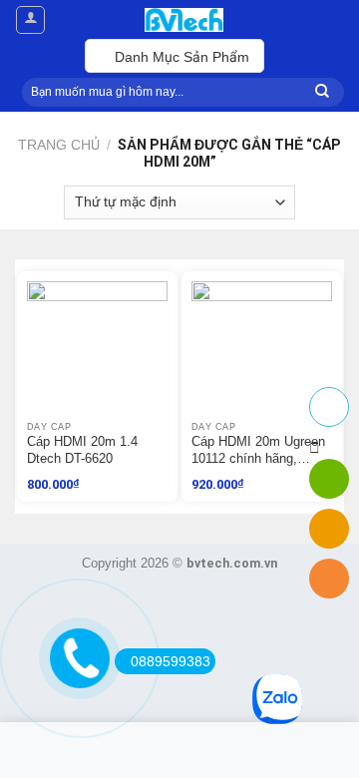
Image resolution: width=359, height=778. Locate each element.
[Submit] (322, 92)
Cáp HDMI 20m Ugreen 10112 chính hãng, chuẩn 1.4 (258, 451)
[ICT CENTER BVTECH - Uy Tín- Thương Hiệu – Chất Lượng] (183, 20)
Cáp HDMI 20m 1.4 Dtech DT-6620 (82, 450)
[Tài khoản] (30, 20)
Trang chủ (59, 145)
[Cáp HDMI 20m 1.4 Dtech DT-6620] (97, 351)
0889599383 (170, 661)
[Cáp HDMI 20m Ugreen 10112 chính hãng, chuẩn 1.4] (261, 351)
